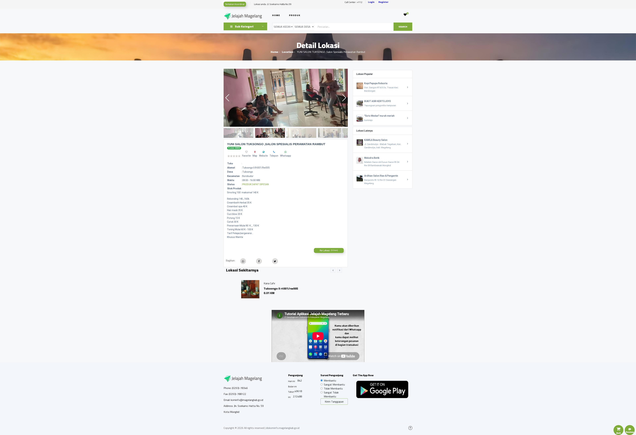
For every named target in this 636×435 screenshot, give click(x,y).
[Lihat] (286, 98)
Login (371, 2)
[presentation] (332, 270)
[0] (405, 14)
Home (276, 15)
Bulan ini (292, 386)
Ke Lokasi (329, 250)
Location (287, 52)
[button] (344, 97)
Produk (294, 15)
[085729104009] (274, 152)
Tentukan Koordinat (234, 4)
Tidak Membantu (333, 388)
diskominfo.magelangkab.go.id (282, 427)
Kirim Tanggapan (334, 401)
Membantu (330, 380)
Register (383, 2)
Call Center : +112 (353, 2)
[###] (264, 152)
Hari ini (291, 381)
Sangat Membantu (334, 384)
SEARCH (402, 27)
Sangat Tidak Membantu (331, 394)
